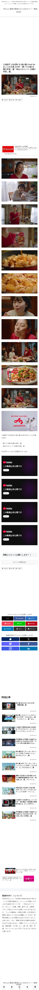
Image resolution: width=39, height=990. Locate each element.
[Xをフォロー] (28, 639)
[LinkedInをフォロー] (28, 648)
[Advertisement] (19, 39)
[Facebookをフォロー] (28, 644)
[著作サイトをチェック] (10, 639)
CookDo (6, 100)
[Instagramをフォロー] (10, 648)
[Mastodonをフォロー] (10, 644)
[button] (19, 629)
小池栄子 (19, 100)
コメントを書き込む (19, 562)
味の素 (12, 100)
